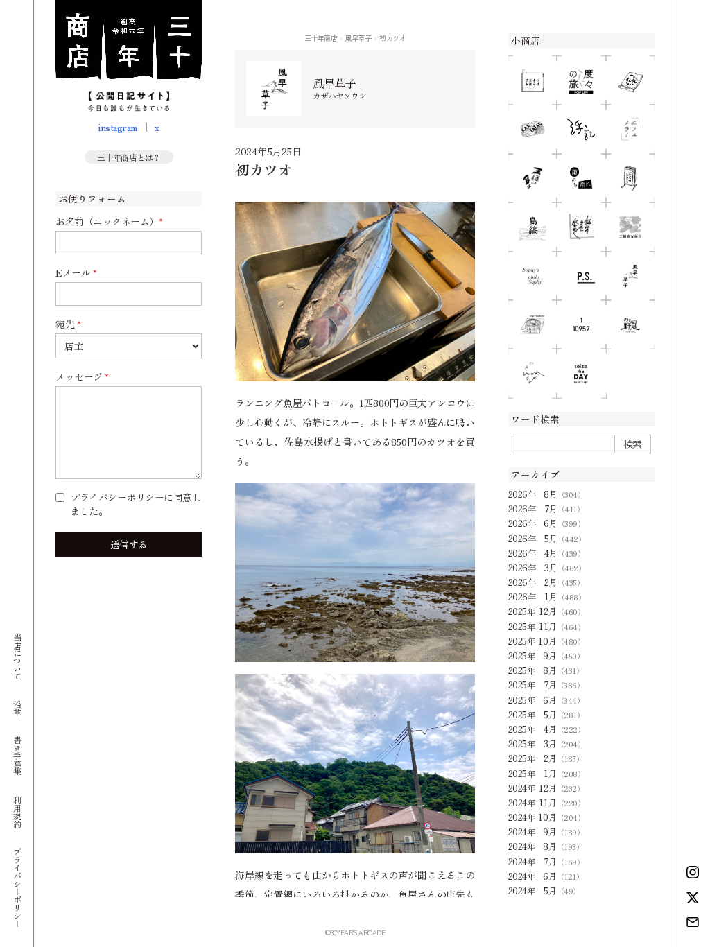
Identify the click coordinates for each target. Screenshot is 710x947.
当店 (16, 656)
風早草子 (358, 38)
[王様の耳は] (532, 178)
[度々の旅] (581, 80)
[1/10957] (581, 324)
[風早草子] (630, 276)
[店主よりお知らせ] (532, 80)
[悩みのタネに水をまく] (581, 226)
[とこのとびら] (630, 178)
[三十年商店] (128, 56)
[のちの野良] (630, 324)
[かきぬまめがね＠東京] (532, 373)
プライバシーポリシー (16, 887)
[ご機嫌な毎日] (630, 226)
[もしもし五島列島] (630, 80)
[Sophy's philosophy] (532, 276)
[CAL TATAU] (532, 129)
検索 (632, 444)
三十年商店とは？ (129, 157)
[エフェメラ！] (630, 129)
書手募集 (16, 755)
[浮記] (581, 129)
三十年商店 (321, 38)
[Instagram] (692, 872)
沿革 (16, 707)
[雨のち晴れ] (581, 178)
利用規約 (16, 811)
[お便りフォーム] (692, 922)
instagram (117, 127)
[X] (692, 897)
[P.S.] (581, 276)
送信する (129, 544)
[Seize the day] (581, 373)
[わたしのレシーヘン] (532, 324)
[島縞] (532, 226)
